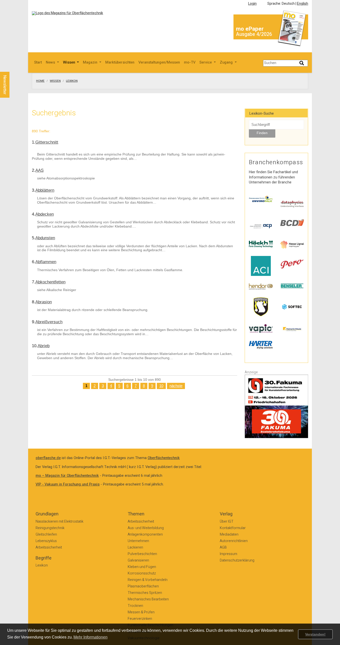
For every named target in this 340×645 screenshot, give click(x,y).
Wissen (55, 81)
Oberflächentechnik (164, 458)
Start (38, 62)
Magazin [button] (90, 62)
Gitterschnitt (46, 142)
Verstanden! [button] (315, 634)
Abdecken (44, 214)
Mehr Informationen (90, 637)
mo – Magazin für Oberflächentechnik (67, 475)
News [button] (51, 62)
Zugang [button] (227, 62)
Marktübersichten (119, 62)
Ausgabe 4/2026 (254, 34)
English (302, 3)
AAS (39, 170)
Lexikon (72, 81)
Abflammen (45, 261)
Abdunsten (45, 238)
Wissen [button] (69, 62)
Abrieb (44, 345)
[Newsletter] (13, 67)
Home (40, 81)
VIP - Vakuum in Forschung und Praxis (68, 484)
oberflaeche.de (48, 458)
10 (161, 386)
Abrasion (43, 302)
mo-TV (189, 62)
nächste (176, 386)
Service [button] (206, 62)
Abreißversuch (48, 322)
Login (252, 3)
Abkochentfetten (50, 282)
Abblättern (44, 190)
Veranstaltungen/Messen (159, 62)
